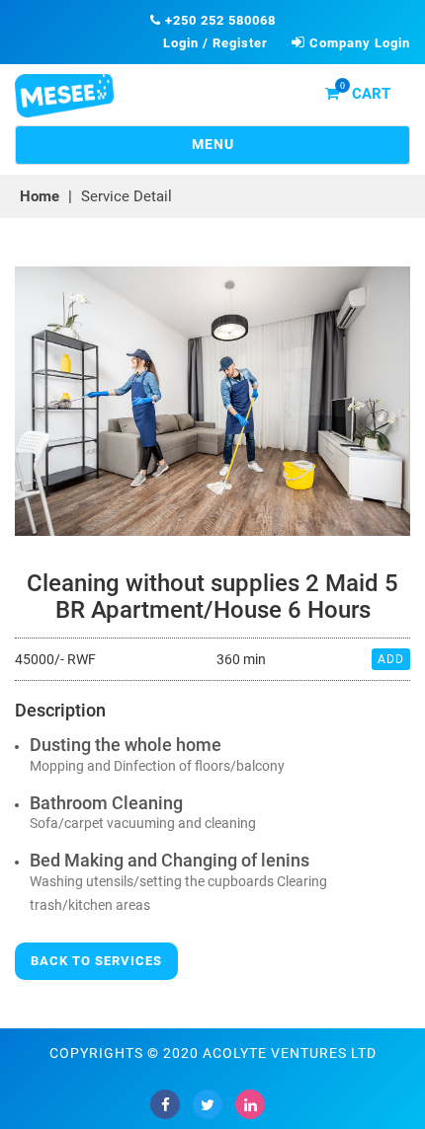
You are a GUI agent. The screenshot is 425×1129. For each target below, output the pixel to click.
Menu (258, 150)
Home (39, 196)
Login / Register (215, 43)
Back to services (96, 960)
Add (391, 659)
